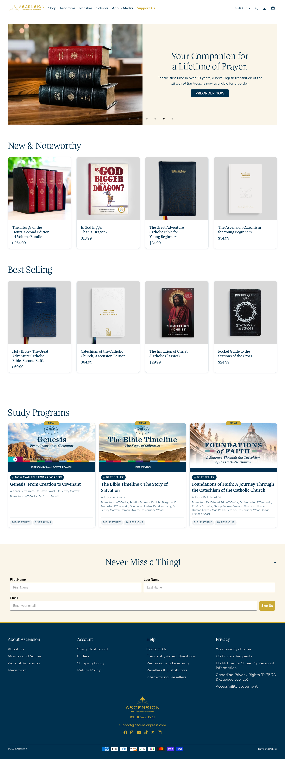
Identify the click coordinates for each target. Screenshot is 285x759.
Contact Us (156, 649)
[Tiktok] (146, 732)
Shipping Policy (90, 663)
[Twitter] (152, 732)
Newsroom (17, 670)
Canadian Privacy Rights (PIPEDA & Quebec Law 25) (246, 676)
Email (14, 598)
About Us (16, 649)
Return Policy (89, 670)
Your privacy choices (233, 649)
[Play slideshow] (118, 118)
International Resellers (166, 677)
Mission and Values (24, 656)
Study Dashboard (92, 649)
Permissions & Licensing (167, 663)
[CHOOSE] (65, 214)
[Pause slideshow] (109, 118)
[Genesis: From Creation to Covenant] (51, 475)
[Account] (264, 8)
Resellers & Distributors (166, 670)
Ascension (21, 748)
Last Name (151, 579)
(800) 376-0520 (142, 717)
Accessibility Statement (237, 686)
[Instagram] (132, 732)
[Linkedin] (159, 732)
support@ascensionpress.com (142, 725)
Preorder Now (209, 93)
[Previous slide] (14, 74)
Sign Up (267, 605)
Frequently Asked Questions (171, 656)
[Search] (256, 8)
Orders (83, 656)
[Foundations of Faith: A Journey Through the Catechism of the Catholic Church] (233, 475)
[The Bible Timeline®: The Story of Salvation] (142, 475)
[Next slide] (271, 74)
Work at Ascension (24, 663)
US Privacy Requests (234, 656)
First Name (18, 579)
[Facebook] (125, 732)
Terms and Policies (267, 749)
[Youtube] (139, 732)
